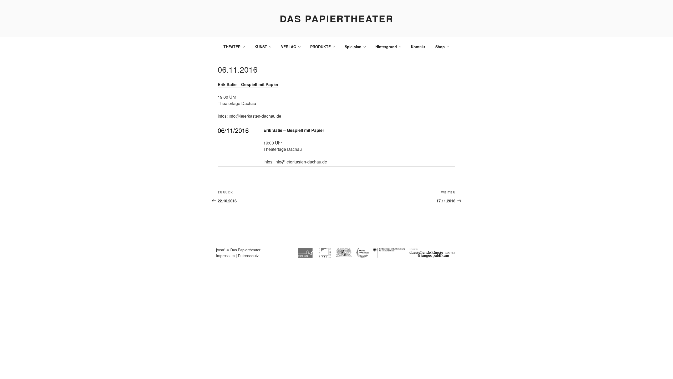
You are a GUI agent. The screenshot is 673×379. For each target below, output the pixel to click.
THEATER (232, 46)
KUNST (260, 46)
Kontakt (418, 46)
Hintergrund (386, 46)
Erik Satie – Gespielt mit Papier (248, 84)
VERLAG (288, 46)
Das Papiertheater (337, 18)
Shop (440, 46)
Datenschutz (248, 255)
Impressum (225, 255)
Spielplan (353, 46)
